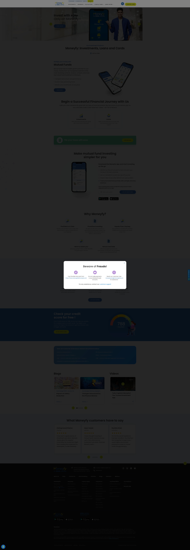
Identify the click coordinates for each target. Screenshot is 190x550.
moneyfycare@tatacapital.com (114, 278)
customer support (105, 284)
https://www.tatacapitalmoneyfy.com (76, 278)
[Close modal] (124, 263)
